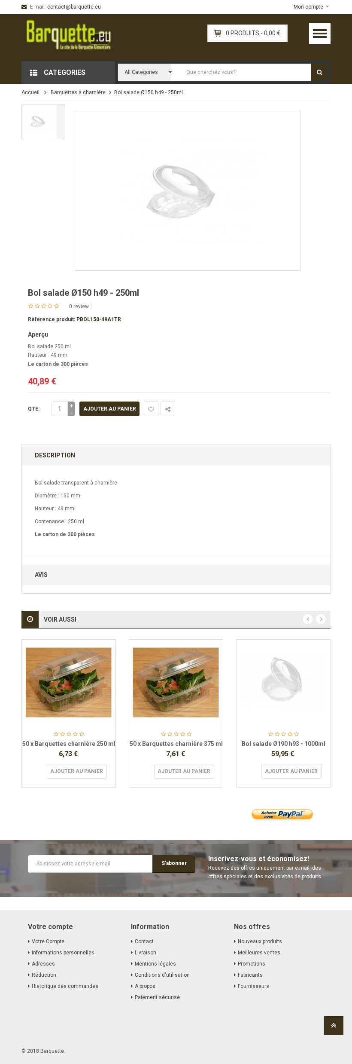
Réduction (44, 975)
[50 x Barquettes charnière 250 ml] (68, 683)
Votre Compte (48, 941)
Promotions (251, 964)
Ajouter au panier (109, 409)
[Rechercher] (319, 72)
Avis (41, 574)
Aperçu (38, 334)
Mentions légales (155, 964)
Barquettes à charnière (78, 92)
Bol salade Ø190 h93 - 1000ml (283, 743)
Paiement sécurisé (157, 997)
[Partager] (168, 409)
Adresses (43, 964)
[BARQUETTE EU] (68, 37)
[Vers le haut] (333, 1028)
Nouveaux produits (260, 941)
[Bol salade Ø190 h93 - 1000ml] (283, 683)
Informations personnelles (63, 953)
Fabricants (250, 975)
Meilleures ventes (259, 953)
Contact (144, 941)
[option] (42, 121)
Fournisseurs (253, 986)
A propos (145, 986)
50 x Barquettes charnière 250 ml (68, 743)
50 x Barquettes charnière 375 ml (176, 743)
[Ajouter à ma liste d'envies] (151, 409)
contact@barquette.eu (74, 7)
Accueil (30, 92)
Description (55, 455)
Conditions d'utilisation (162, 975)
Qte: (33, 409)
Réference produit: (51, 319)
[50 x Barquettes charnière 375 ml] (176, 683)
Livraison (145, 953)
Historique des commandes (65, 986)
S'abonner (174, 863)
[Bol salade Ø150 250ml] (42, 121)
